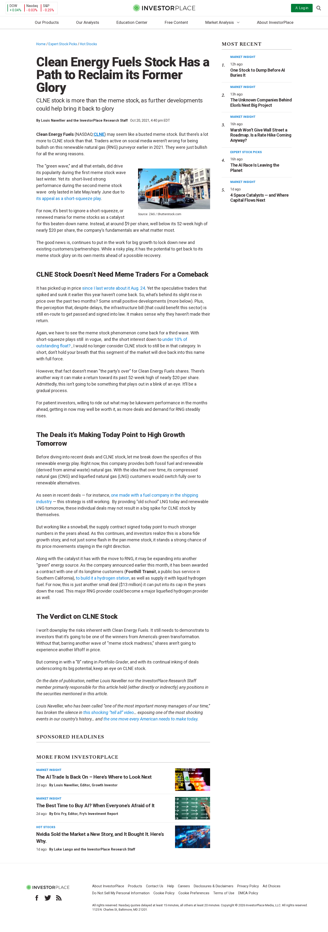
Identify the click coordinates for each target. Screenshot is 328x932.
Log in (303, 8)
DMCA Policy (248, 893)
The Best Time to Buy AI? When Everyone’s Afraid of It (95, 805)
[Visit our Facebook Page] (36, 897)
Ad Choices (271, 886)
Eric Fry (60, 814)
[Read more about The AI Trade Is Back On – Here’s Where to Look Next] (192, 779)
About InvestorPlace (275, 22)
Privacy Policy (248, 886)
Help (170, 886)
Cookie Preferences (193, 893)
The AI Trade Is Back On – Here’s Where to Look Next (94, 777)
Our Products (47, 22)
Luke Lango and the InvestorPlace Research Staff (94, 849)
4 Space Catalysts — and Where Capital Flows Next (259, 198)
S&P (46, 6)
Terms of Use (223, 893)
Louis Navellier (66, 785)
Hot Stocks (88, 44)
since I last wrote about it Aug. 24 (113, 288)
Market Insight (48, 770)
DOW (13, 6)
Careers (184, 886)
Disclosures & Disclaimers (213, 886)
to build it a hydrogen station (102, 578)
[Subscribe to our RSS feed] (58, 897)
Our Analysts (87, 22)
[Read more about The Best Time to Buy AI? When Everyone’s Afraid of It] (192, 808)
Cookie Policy (164, 893)
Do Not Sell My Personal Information (121, 893)
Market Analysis (219, 22)
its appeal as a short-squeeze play (68, 198)
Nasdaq (32, 6)
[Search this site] (318, 8)
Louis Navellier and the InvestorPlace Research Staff (84, 120)
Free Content (176, 22)
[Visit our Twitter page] (47, 897)
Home (41, 44)
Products (135, 886)
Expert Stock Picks (63, 44)
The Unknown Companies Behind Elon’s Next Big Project (261, 102)
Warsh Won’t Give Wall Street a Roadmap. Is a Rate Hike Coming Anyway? (260, 135)
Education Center (131, 22)
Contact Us (154, 886)
